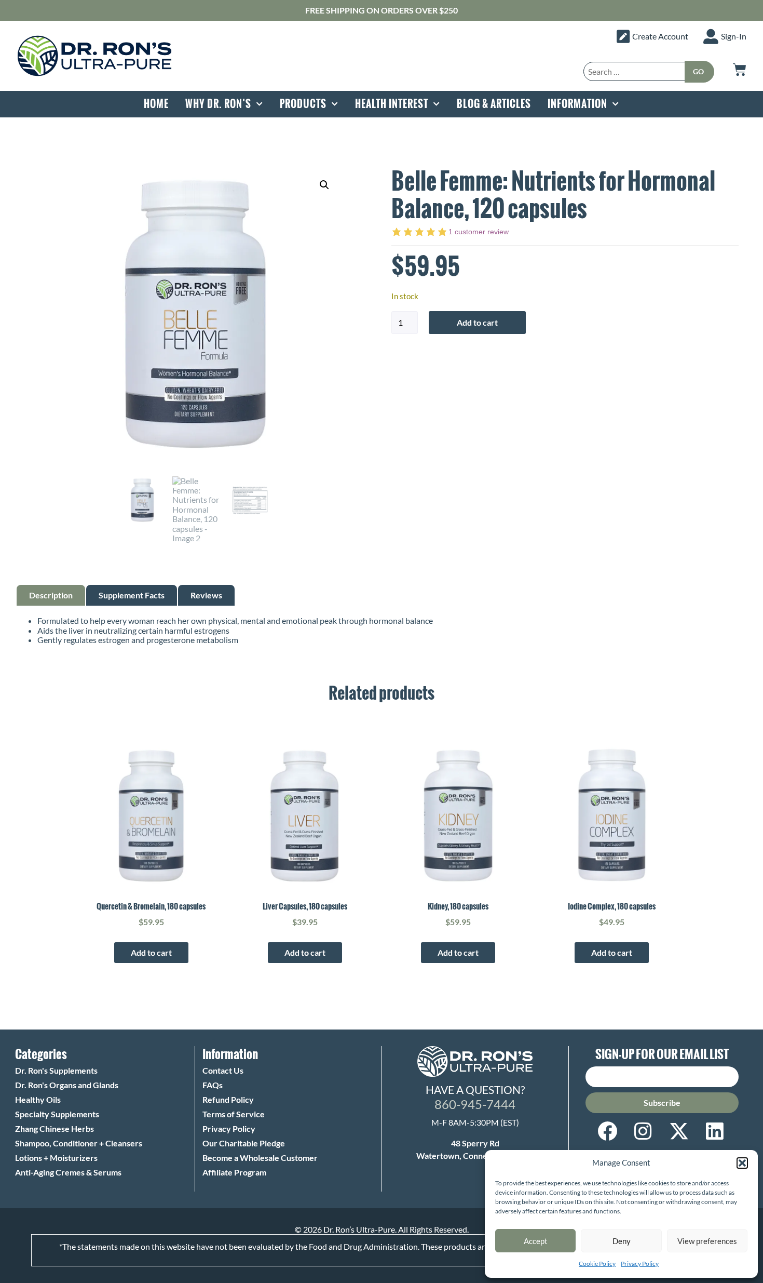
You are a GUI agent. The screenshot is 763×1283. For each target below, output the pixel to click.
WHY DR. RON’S (218, 104)
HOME (156, 104)
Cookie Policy (597, 1263)
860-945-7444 (474, 1104)
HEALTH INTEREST (391, 104)
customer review (478, 232)
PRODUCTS (303, 104)
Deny (621, 1241)
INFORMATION (577, 104)
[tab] (51, 595)
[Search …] (634, 71)
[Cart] (739, 69)
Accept (536, 1241)
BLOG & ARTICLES (494, 104)
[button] (742, 1163)
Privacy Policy (640, 1263)
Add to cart (477, 322)
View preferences (707, 1241)
